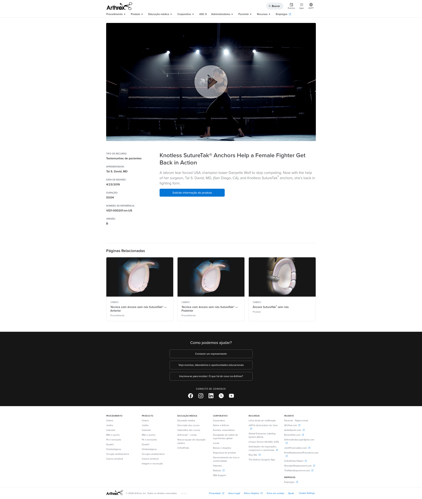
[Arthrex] (119, 6)
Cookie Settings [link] (307, 493)
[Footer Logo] (114, 492)
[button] (192, 193)
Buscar (274, 6)
